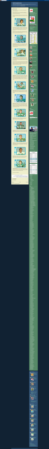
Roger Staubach (32, 344)
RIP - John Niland (35, 103)
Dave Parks (31, 241)
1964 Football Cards (33, 70)
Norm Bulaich (31, 328)
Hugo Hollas (31, 278)
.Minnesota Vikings (32, 197)
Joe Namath (26, 176)
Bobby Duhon (31, 223)
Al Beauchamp (31, 207)
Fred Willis (31, 264)
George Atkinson (32, 270)
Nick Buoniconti (31, 327)
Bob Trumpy (31, 221)
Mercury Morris (31, 320)
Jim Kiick (31, 288)
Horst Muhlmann (32, 277)
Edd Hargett (31, 253)
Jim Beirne (31, 286)
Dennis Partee (31, 246)
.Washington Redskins (32, 205)
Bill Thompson (31, 213)
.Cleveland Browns (32, 192)
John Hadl (31, 301)
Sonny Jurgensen (32, 351)
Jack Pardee (31, 279)
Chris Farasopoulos (24, 175)
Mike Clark (31, 321)
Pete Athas (31, 333)
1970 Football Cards (33, 93)
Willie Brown (31, 367)
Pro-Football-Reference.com (33, 445)
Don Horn (31, 248)
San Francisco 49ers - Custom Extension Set (35, 81)
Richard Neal (31, 341)
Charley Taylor (31, 229)
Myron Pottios (31, 325)
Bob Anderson (31, 215)
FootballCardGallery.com (32, 444)
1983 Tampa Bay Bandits (33, 393)
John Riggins (31, 303)
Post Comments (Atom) (17, 183)
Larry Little (31, 312)
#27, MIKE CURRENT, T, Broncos (35, 388)
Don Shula (31, 249)
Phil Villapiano (31, 336)
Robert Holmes (31, 343)
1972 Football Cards (17, 3)
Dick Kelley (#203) (35, 428)
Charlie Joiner (31, 231)
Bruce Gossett (31, 225)
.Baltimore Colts (32, 190)
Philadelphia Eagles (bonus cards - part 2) (35, 85)
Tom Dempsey (31, 358)
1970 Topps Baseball (33, 437)
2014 (31, 178)
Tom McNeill (31, 360)
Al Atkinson (21, 175)
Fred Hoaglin (31, 263)
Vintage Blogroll (31, 109)
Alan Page (31, 208)
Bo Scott (31, 214)
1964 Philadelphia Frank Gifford (35, 398)
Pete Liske (31, 335)
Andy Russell (31, 209)
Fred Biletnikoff (31, 261)
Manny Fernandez (32, 317)
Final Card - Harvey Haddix (35, 414)
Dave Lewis (31, 240)
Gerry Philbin (23, 176)
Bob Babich (31, 216)
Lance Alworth (31, 309)
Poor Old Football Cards (33, 396)
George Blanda (31, 271)
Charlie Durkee (31, 230)
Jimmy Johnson (32, 294)
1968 (17, 172)
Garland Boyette (32, 265)
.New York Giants (32, 199)
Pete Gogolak (31, 334)
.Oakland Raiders (32, 201)
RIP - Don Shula (34, 61)
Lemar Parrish (31, 313)
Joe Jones (31, 296)
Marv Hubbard (31, 319)
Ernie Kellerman (32, 256)
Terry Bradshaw (31, 357)
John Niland (31, 302)
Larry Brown (31, 310)
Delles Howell (31, 245)
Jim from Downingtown (32, 12)
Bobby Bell (31, 222)
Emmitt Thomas (32, 255)
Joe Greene (31, 295)
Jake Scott (31, 281)
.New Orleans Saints (32, 198)
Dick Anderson (31, 247)
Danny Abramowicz (32, 237)
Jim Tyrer (31, 293)
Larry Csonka (31, 311)
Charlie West (31, 232)
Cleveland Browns (34, 57)
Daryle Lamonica (32, 238)
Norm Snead (31, 329)
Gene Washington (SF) (32, 269)
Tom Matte (31, 359)
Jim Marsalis (31, 289)
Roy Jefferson (31, 349)
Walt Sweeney (31, 365)
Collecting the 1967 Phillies (35, 424)
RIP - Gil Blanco (35, 405)
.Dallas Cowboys (32, 193)
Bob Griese (31, 217)
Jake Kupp (31, 280)
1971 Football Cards (33, 98)
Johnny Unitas (31, 305)
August (32, 179)
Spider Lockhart (31, 352)
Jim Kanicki (31, 287)
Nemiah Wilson (31, 326)
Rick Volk (31, 342)
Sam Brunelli (31, 350)
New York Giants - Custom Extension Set (35, 76)
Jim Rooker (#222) (35, 438)
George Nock (20, 176)
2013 (31, 182)
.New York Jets (17, 175)
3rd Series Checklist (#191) (35, 410)
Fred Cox (31, 262)
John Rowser (31, 304)
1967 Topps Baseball (33, 423)
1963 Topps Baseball (33, 409)
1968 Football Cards (33, 84)
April (31, 181)
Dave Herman (31, 239)
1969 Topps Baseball (33, 432)
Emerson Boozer (17, 176)
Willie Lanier (31, 368)
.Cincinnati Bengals (32, 191)
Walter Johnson (31, 366)
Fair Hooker (31, 257)
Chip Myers (31, 233)
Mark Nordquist (31, 318)
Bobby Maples (31, 224)
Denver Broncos (34, 46)
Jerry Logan (31, 285)
